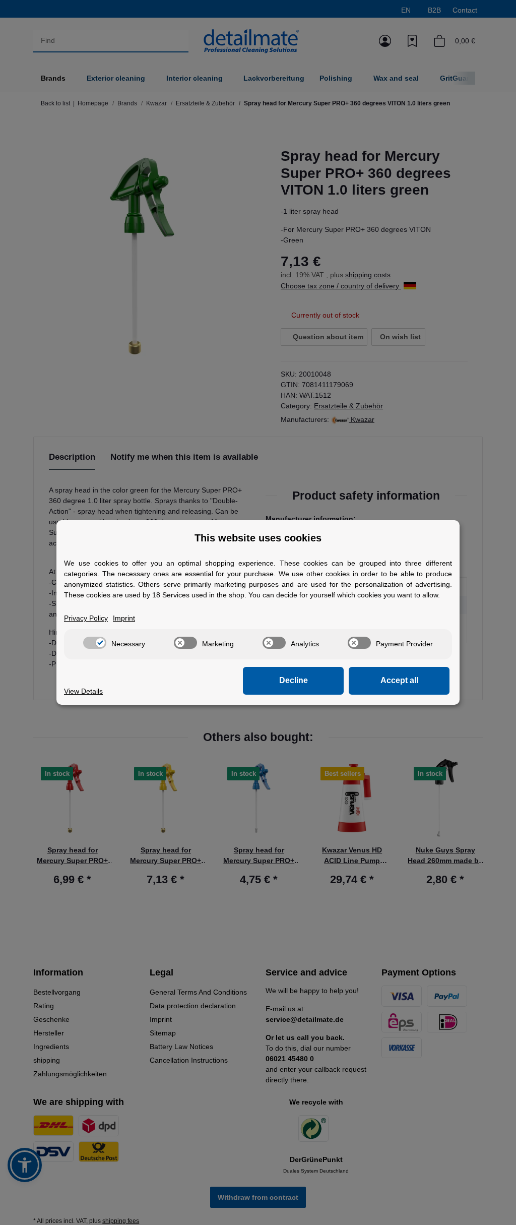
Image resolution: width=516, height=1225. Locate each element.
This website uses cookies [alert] (258, 537)
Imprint (124, 618)
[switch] (94, 643)
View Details (83, 691)
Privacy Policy (86, 618)
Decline (293, 680)
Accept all (399, 680)
